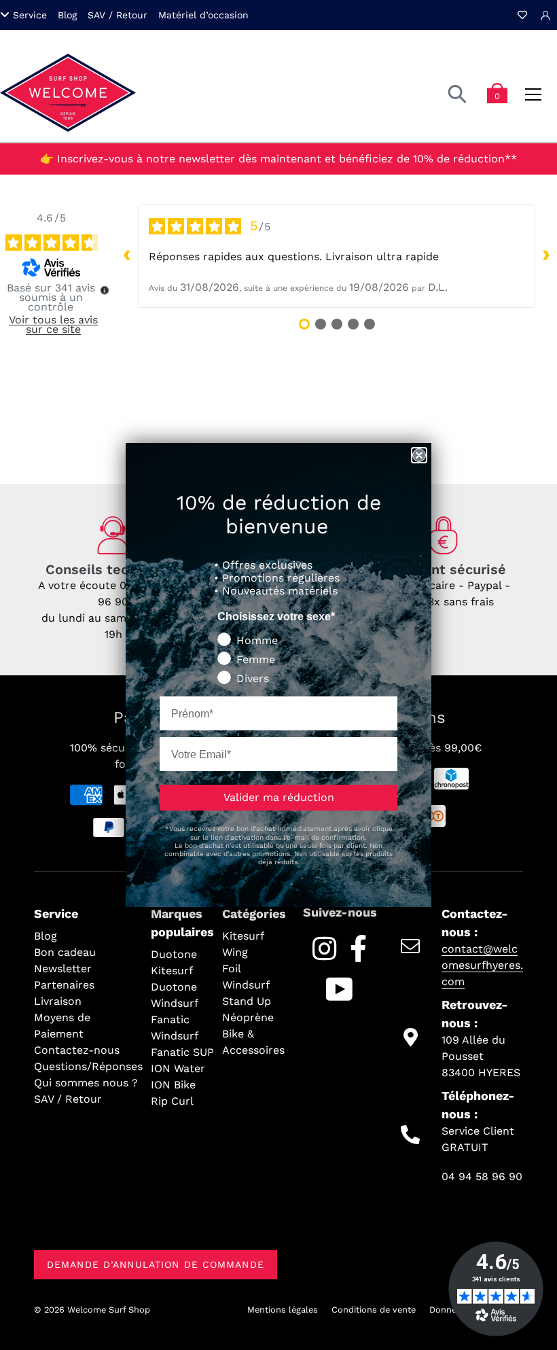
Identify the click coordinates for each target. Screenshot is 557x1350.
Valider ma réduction (278, 797)
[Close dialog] (419, 455)
